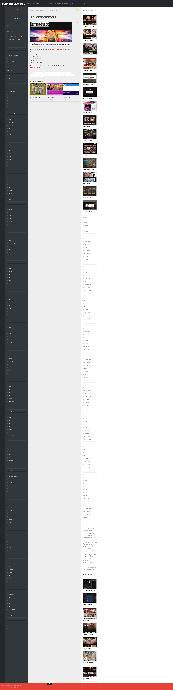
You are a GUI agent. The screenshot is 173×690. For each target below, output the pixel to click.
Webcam (10, 628)
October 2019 (87, 474)
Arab (10, 106)
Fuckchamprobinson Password (89, 590)
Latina (10, 389)
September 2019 (87, 477)
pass (89, 552)
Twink (10, 603)
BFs (9, 141)
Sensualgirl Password (87, 197)
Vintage (10, 612)
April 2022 (86, 381)
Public (10, 494)
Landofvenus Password (88, 140)
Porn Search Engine (13, 476)
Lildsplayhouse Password (88, 634)
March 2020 (86, 458)
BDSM (10, 134)
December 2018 (87, 505)
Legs (10, 395)
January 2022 (87, 390)
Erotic (10, 252)
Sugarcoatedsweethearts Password (16, 36)
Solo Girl (10, 550)
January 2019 (87, 502)
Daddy (10, 227)
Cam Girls (11, 187)
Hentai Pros (11, 342)
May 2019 (86, 489)
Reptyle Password (12, 45)
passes (86, 554)
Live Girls (10, 408)
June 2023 (86, 337)
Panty (10, 451)
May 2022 (86, 377)
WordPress (9, 687)
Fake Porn (11, 274)
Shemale (10, 535)
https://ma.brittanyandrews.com (58, 49)
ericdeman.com (91, 540)
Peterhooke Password (13, 55)
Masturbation (11, 414)
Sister (10, 538)
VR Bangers (11, 625)
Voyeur (10, 619)
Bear (10, 137)
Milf (9, 423)
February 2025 (87, 275)
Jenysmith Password (87, 112)
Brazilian (10, 172)
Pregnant (10, 491)
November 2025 (87, 247)
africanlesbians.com (86, 530)
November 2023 (87, 322)
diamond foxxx (92, 537)
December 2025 (87, 244)
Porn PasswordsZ (13, 3)
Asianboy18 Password (35, 97)
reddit (41, 76)
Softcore (10, 547)
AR (9, 103)
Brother (10, 178)
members (86, 550)
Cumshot (10, 221)
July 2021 (86, 408)
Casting (10, 193)
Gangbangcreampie (87, 648)
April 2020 (86, 455)
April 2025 (86, 269)
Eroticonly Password (13, 61)
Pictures (10, 463)
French (10, 296)
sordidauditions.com (93, 565)
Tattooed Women (12, 572)
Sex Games (11, 525)
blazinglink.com (86, 532)
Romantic (10, 510)
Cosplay (10, 212)
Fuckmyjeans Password (88, 155)
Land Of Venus (11, 383)
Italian (10, 370)
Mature (10, 417)
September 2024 (87, 290)
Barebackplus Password (88, 40)
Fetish (10, 286)
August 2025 (86, 256)
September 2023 (87, 328)
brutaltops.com (85, 533)
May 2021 (86, 415)
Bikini (10, 150)
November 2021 (87, 396)
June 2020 (86, 449)
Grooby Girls (11, 321)
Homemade (11, 349)
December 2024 (87, 281)
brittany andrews (40, 73)
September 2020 (87, 439)
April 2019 (86, 492)
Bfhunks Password (87, 620)
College (10, 206)
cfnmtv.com (90, 535)
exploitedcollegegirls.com (87, 542)
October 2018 (87, 511)
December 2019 (87, 467)
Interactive (11, 361)
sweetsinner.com (85, 569)
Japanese (11, 373)
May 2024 (86, 303)
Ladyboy (10, 380)
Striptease (11, 569)
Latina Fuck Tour (12, 392)
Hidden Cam (11, 345)
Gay (9, 305)
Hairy (10, 327)
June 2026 (86, 228)
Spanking (10, 553)
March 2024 (86, 309)
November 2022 (87, 359)
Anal (9, 100)
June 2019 (86, 486)
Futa (9, 299)
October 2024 (87, 287)
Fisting (10, 290)
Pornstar (54, 10)
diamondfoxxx (85, 539)
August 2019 (86, 480)
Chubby (10, 203)
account (35, 73)
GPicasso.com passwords (88, 169)
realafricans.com (90, 558)
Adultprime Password (87, 98)
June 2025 (86, 263)
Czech (10, 224)
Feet (9, 283)
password (32, 76)
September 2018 (87, 514)
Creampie (11, 215)
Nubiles (10, 442)
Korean (10, 376)
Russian (10, 513)
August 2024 (86, 294)
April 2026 (86, 235)
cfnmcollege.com (85, 535)
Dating (10, 231)
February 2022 (87, 387)
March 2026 (86, 238)
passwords (40, 65)
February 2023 (87, 349)
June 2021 (86, 412)
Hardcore (42, 10)
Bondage (10, 168)
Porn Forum (11, 473)
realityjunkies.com (86, 560)
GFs (9, 311)
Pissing (10, 466)
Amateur (10, 97)
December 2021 (87, 393)
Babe (10, 119)
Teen (10, 578)
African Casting (12, 91)
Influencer (11, 358)
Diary (10, 234)
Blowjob (10, 165)
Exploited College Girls (13, 265)
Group (10, 324)
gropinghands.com (89, 544)
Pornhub (10, 479)
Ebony (10, 246)
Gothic (10, 314)
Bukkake (10, 184)
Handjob (10, 330)
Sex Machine (11, 529)
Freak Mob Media (12, 293)
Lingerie (10, 404)
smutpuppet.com (86, 565)
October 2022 (87, 362)
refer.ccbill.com (85, 562)
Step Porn (11, 560)
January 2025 (87, 278)
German (10, 308)
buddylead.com (91, 533)
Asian (10, 109)
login (33, 20)
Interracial (11, 364)
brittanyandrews (34, 67)
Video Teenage (12, 609)
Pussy (10, 498)
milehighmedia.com (93, 550)
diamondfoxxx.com (90, 539)
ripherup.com (90, 562)
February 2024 (87, 312)
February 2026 (87, 241)
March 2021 (86, 421)
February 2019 (87, 498)
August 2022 (86, 368)
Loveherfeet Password (88, 56)
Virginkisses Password (88, 84)
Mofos (10, 426)
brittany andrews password (48, 73)
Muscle (10, 432)
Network (10, 439)
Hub (9, 352)
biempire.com (91, 530)
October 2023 (87, 325)
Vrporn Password (86, 126)
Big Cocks (11, 144)
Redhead (10, 507)
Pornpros (10, 482)
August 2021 (86, 405)
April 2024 (86, 306)
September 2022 (87, 365)
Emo (9, 249)
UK (9, 606)
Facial (10, 268)
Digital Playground (12, 237)
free (84, 544)
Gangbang (11, 302)
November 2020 (87, 433)
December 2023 (87, 318)
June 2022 (86, 374)
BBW (10, 131)
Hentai (10, 339)
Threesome (11, 584)
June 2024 (86, 300)
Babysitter (11, 122)
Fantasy (10, 280)
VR (9, 622)
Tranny (10, 591)
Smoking (10, 544)
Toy (9, 588)
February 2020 (87, 461)
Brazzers (10, 175)
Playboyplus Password (88, 211)
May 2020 (86, 452)
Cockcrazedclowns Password (15, 42)
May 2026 (86, 231)
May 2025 (86, 266)
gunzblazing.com (86, 546)
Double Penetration (12, 243)
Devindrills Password (13, 58)
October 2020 (87, 436)
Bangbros (11, 125)
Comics (10, 209)
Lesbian (10, 398)
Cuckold (10, 218)
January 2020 (87, 464)
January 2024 (87, 315)
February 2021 (87, 424)
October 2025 (87, 250)
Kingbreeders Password (14, 49)
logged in (38, 108)
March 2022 (86, 384)
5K (9, 82)
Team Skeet (11, 575)
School (10, 516)
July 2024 (86, 297)
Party (10, 457)
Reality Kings (11, 504)
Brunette (10, 181)
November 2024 (87, 284)
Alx (17, 687)
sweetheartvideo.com (92, 567)
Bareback (11, 128)
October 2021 (87, 399)
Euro (9, 258)
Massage (10, 411)
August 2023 (86, 331)
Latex (10, 386)
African (10, 88)
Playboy (10, 470)
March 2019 (86, 495)
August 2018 (86, 517)
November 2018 (87, 508)
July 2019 (86, 483)
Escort (10, 255)
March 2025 (86, 272)
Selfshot (10, 519)
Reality (10, 501)
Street (10, 566)
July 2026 (86, 225)
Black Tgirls (11, 159)
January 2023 (87, 353)
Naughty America (12, 435)
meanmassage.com (90, 548)
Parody (10, 454)
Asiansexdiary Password (88, 70)
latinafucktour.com (92, 546)
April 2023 (86, 343)
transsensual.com (91, 569)
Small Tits (11, 541)
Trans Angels (11, 594)
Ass (9, 116)
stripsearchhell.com (86, 567)
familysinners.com (94, 542)
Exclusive (10, 262)
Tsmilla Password (50, 97)
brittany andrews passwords (59, 73)
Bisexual (10, 153)
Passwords (48, 10)
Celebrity (10, 196)
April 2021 (86, 418)
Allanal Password (86, 183)
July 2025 (86, 259)
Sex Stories (11, 532)
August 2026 (86, 222)
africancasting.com (92, 528)
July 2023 (86, 334)
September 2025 (87, 253)
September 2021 (87, 402)
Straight (10, 563)
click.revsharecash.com (86, 537)
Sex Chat (10, 522)
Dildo (10, 240)
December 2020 (87, 430)
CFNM (10, 200)
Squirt (10, 557)
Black (10, 156)
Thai (9, 581)
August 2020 (86, 443)
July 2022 (86, 371)
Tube (10, 600)
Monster (10, 429)
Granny (10, 317)
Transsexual (11, 597)
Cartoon (10, 190)
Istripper (10, 367)
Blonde (37, 10)
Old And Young (12, 445)
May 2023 (86, 340)
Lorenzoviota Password (13, 52)
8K (9, 85)
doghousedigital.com (86, 540)
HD (9, 336)
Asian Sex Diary (12, 113)
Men (9, 420)
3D (9, 75)
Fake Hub (10, 271)
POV (9, 488)
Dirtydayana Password (68, 97)
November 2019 (87, 471)
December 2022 (87, 356)
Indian (10, 355)
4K (9, 78)
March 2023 (86, 346)
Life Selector (11, 401)
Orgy (10, 448)
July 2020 (86, 446)
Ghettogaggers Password (88, 26)
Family (10, 277)
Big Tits (32, 10)
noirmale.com (85, 552)
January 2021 (87, 427)
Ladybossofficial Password (14, 39)
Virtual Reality (11, 616)
